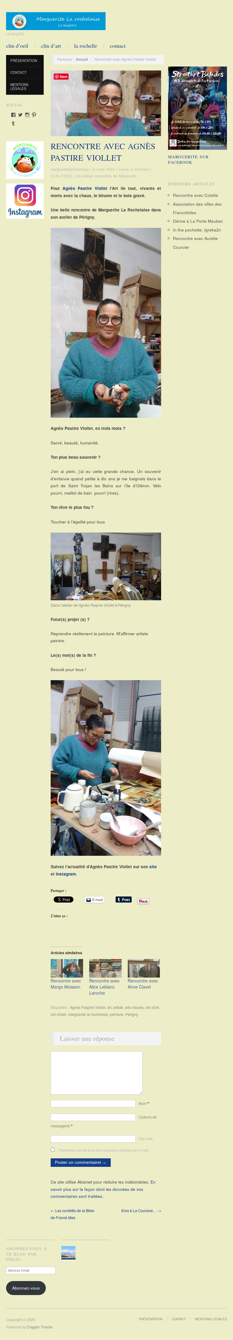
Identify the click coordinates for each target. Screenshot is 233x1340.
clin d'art (152, 1007)
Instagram (66, 874)
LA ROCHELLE (85, 45)
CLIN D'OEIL (62, 176)
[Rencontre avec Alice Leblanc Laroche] (105, 968)
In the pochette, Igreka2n (197, 230)
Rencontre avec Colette (195, 195)
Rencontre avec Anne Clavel (143, 984)
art (109, 1007)
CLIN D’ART (51, 45)
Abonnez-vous (26, 1288)
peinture (116, 1014)
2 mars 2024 (104, 169)
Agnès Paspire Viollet (87, 1007)
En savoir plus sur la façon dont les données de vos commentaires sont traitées (103, 1189)
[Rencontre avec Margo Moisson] (67, 968)
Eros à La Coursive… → (141, 1210)
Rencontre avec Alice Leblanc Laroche (104, 987)
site (153, 866)
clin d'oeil (58, 1014)
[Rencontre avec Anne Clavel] (144, 968)
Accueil (82, 59)
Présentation (23, 60)
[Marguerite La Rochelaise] (56, 19)
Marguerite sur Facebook (188, 159)
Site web (146, 1138)
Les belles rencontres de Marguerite (106, 176)
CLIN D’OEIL (17, 45)
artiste (118, 1007)
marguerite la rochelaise (88, 1014)
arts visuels (134, 1007)
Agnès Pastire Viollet (84, 188)
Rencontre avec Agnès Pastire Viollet (103, 152)
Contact (118, 45)
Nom (144, 1103)
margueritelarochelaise (70, 169)
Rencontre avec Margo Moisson (66, 984)
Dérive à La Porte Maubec (198, 221)
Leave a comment (134, 169)
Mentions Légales (19, 86)
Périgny (131, 1014)
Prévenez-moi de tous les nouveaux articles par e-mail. (104, 1150)
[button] (69, 1253)
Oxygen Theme (39, 1327)
